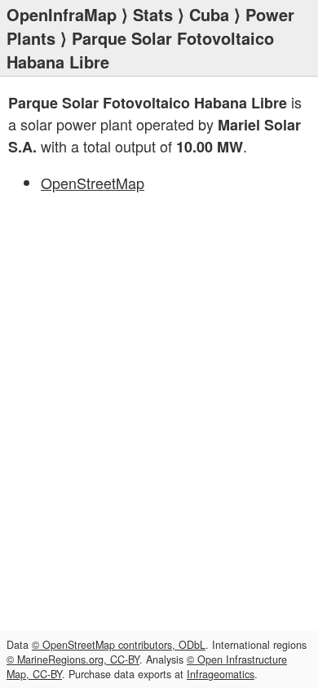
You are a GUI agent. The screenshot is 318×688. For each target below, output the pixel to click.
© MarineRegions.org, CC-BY (73, 659)
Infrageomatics (220, 674)
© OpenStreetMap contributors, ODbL (118, 644)
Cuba (209, 14)
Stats (153, 14)
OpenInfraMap (62, 14)
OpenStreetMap (92, 182)
